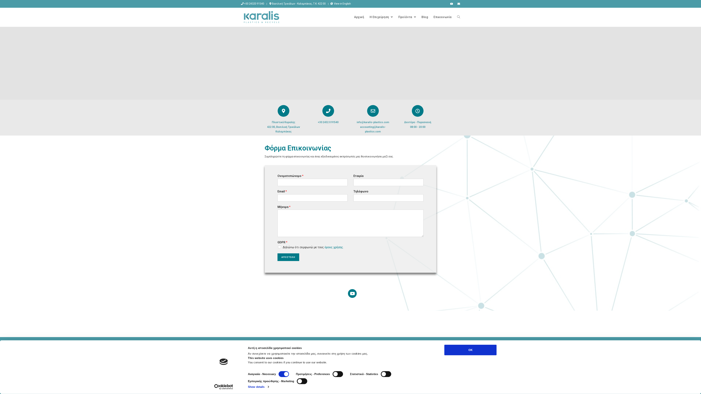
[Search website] (458, 17)
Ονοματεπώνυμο (290, 176)
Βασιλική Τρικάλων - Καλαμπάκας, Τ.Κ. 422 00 (298, 3)
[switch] (338, 374)
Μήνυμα (283, 207)
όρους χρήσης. (334, 247)
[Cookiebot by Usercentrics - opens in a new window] (224, 387)
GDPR (282, 242)
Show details (256, 386)
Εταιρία (358, 176)
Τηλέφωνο (360, 191)
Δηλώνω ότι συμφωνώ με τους (313, 247)
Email (282, 191)
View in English (342, 3)
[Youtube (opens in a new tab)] (451, 4)
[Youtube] (352, 293)
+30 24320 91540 (254, 3)
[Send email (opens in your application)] (457, 4)
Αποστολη (288, 257)
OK (470, 349)
